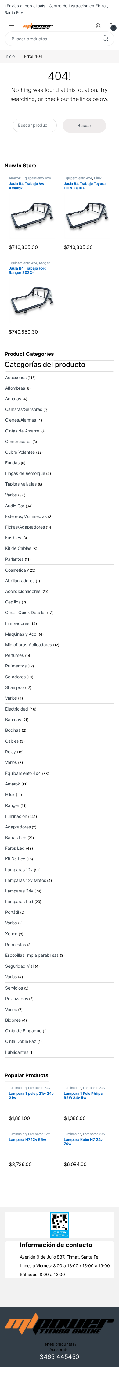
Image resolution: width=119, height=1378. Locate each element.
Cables (12, 741)
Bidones (13, 1020)
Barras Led (16, 837)
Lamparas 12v (19, 869)
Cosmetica (15, 570)
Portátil (12, 912)
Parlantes (14, 559)
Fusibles (13, 537)
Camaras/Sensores (23, 409)
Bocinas (12, 730)
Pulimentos (16, 665)
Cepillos (12, 601)
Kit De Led (15, 858)
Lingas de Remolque (25, 473)
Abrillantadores (19, 580)
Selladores (15, 676)
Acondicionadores (22, 591)
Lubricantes (16, 1052)
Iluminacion (16, 816)
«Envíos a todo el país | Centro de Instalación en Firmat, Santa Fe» (56, 9)
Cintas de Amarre (22, 430)
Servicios (14, 987)
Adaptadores (18, 826)
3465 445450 (59, 1356)
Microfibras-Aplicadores (28, 644)
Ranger (44, 263)
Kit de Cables (18, 548)
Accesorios (16, 377)
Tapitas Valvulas (21, 483)
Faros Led (15, 848)
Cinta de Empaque (23, 1030)
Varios (11, 494)
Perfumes (14, 655)
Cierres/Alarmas (20, 419)
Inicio (10, 56)
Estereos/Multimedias (26, 516)
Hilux (98, 178)
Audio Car (14, 505)
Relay (10, 751)
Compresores (18, 441)
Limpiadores (17, 623)
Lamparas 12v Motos (25, 880)
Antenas (13, 398)
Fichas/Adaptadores (25, 526)
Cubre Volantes (20, 452)
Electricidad (16, 708)
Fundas (12, 462)
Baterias (13, 719)
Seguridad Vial (19, 966)
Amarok (15, 178)
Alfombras (15, 388)
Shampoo (14, 687)
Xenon (11, 933)
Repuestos (15, 944)
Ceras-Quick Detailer (25, 612)
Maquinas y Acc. (21, 634)
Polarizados (16, 998)
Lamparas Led (19, 901)
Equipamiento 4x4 (37, 178)
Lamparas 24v (19, 890)
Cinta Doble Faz (20, 1041)
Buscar (105, 39)
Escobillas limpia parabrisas (32, 955)
